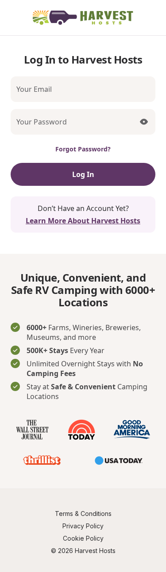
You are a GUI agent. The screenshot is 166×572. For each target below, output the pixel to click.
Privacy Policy (83, 526)
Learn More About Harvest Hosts (83, 221)
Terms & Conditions (83, 513)
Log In (83, 174)
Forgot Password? (83, 149)
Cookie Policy (83, 538)
